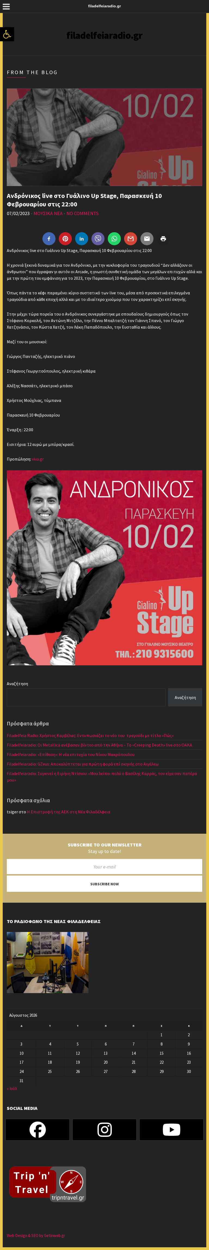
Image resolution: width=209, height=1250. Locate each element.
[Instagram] (104, 1130)
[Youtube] (171, 1130)
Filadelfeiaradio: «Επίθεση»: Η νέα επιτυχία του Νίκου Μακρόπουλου (71, 754)
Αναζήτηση (17, 683)
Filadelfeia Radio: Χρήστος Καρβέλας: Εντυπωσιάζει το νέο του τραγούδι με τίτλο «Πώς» (90, 735)
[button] (7, 34)
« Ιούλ (12, 1088)
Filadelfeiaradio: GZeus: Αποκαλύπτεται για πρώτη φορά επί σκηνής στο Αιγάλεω (83, 764)
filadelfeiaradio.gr (104, 35)
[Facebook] (37, 1130)
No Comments (82, 213)
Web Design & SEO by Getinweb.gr (36, 1235)
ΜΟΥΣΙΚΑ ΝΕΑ (48, 213)
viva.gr (38, 459)
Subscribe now (104, 883)
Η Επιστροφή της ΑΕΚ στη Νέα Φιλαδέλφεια (68, 811)
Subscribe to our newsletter (105, 845)
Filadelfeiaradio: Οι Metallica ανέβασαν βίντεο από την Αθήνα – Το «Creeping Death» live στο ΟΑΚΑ (99, 745)
